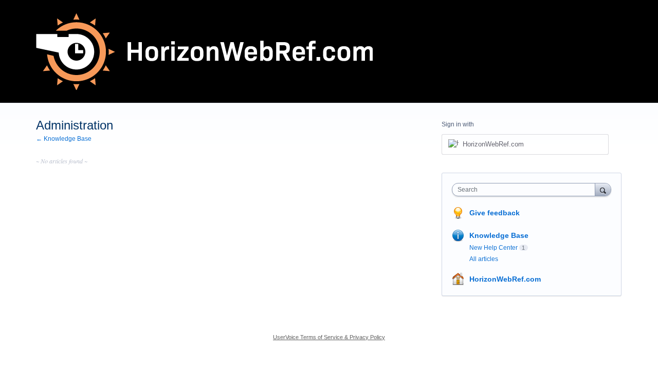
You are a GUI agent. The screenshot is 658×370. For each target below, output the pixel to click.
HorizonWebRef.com (505, 279)
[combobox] (526, 189)
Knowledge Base (498, 235)
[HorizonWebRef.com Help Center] (204, 51)
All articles (483, 259)
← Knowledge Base (64, 138)
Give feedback (494, 213)
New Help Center (493, 247)
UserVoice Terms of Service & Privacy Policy (329, 337)
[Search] (603, 189)
